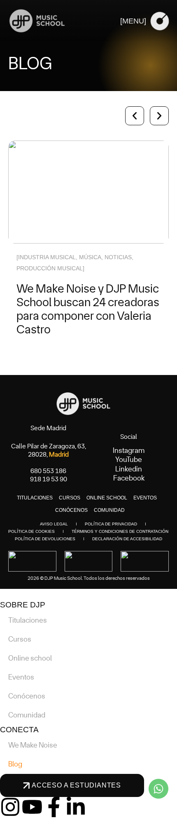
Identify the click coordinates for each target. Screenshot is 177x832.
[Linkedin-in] (75, 807)
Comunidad (109, 510)
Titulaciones (35, 498)
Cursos (69, 498)
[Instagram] (10, 807)
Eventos (145, 498)
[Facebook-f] (54, 807)
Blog (15, 764)
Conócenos (71, 510)
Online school (106, 498)
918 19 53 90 (48, 479)
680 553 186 (48, 471)
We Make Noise (32, 745)
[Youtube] (32, 807)
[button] (134, 115)
